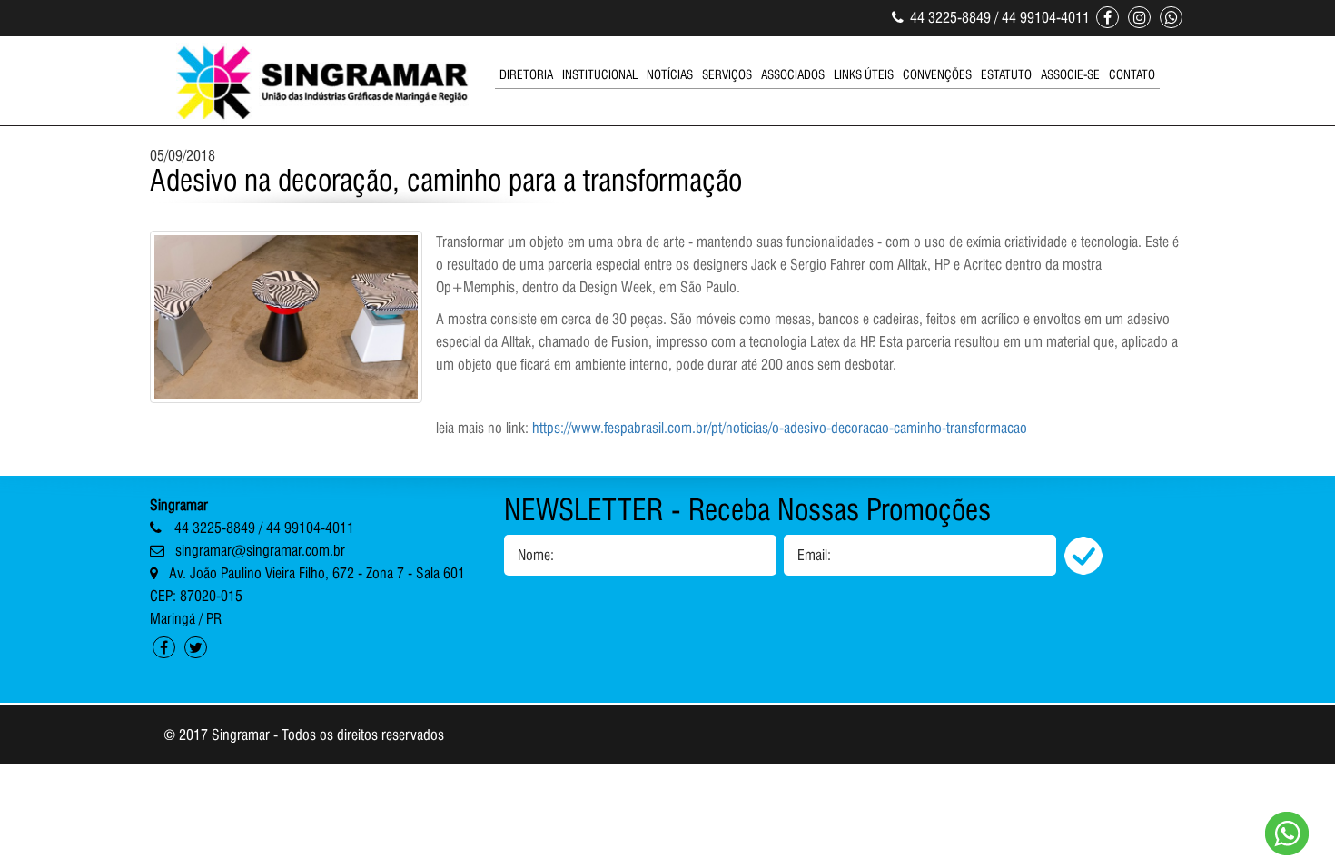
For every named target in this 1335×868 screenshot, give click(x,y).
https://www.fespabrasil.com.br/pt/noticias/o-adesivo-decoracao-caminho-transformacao (779, 428)
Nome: (536, 555)
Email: (814, 555)
